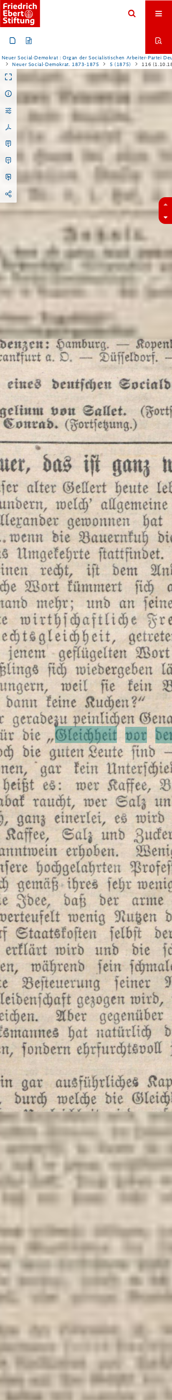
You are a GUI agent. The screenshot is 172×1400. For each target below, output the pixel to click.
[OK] (132, 13)
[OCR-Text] (8, 144)
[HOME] (20, 13)
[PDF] (8, 127)
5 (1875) (120, 64)
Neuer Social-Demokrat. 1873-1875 (55, 64)
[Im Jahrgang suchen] (158, 40)
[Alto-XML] (8, 160)
